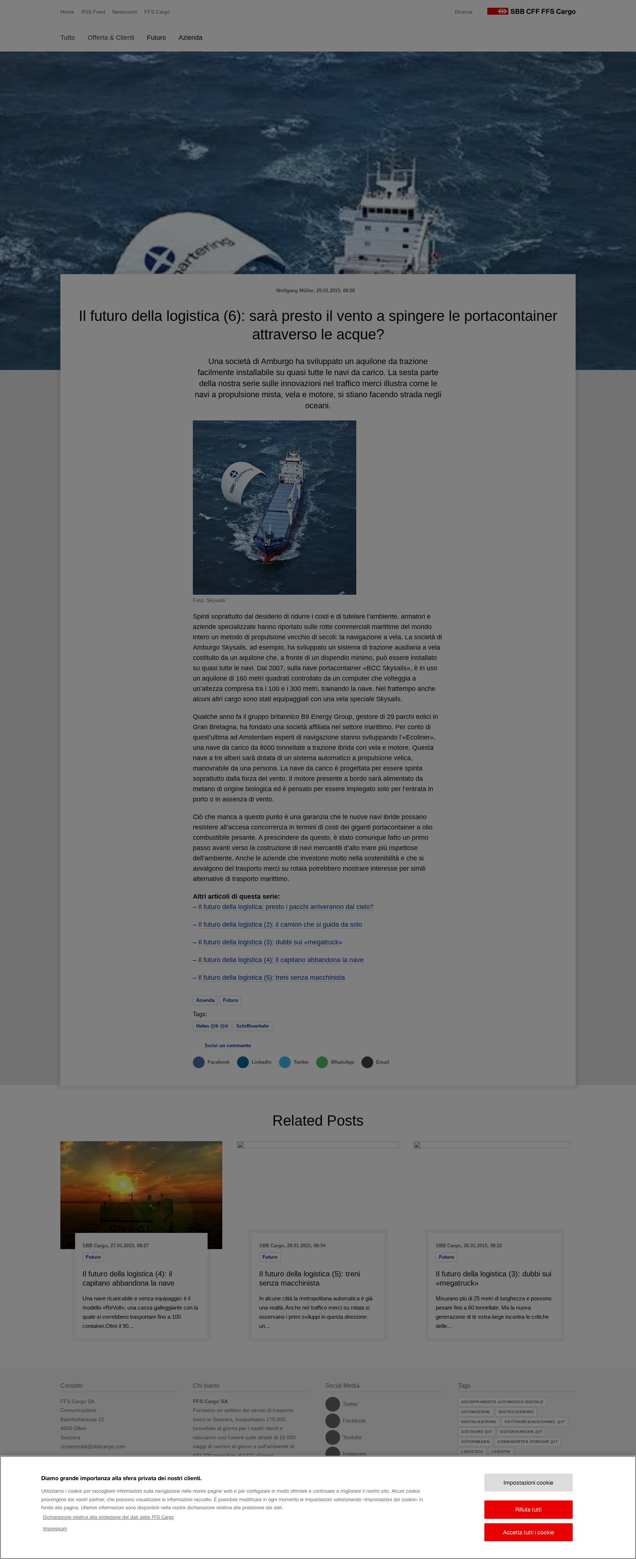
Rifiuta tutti (528, 1509)
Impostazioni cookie (528, 1482)
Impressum (55, 1528)
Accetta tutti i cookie (528, 1532)
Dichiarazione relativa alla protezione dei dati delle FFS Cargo (108, 1517)
